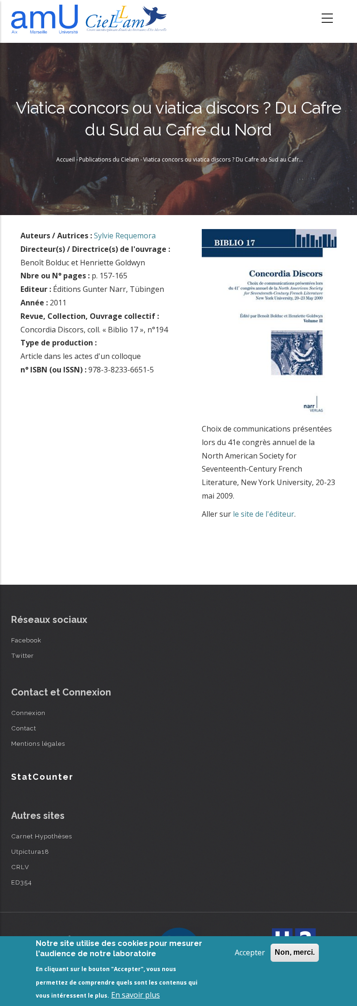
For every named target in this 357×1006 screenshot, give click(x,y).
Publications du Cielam (109, 159)
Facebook (26, 640)
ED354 (21, 882)
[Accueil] (91, 19)
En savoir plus (135, 995)
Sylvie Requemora (125, 235)
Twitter (22, 655)
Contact (23, 728)
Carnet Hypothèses (41, 836)
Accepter (250, 952)
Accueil (65, 159)
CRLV (20, 867)
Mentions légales (38, 743)
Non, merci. (295, 952)
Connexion (28, 712)
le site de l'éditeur (263, 514)
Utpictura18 (30, 851)
